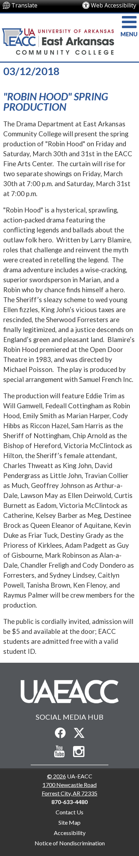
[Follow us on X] (79, 732)
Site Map (69, 822)
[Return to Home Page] (69, 691)
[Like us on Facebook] (60, 733)
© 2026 (56, 776)
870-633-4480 (69, 801)
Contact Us (69, 812)
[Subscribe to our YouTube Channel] (59, 751)
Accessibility (70, 832)
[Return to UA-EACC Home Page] (69, 36)
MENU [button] (129, 34)
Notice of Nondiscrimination (70, 843)
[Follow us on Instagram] (79, 751)
